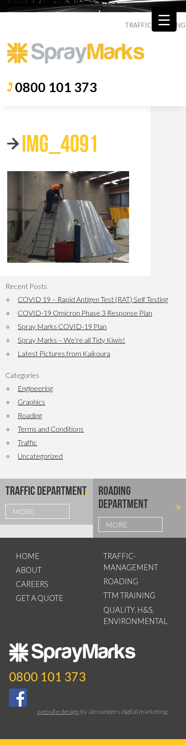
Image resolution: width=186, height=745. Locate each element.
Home (27, 556)
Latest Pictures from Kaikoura (64, 353)
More (23, 511)
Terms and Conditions (51, 428)
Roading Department (123, 497)
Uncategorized (40, 456)
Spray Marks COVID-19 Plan (62, 326)
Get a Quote (39, 598)
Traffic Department (46, 490)
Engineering (35, 388)
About (29, 570)
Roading (30, 415)
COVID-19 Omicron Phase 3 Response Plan (85, 312)
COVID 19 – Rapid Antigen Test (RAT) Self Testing (93, 299)
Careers (32, 584)
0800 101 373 (56, 87)
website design (58, 711)
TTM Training (129, 595)
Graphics (31, 401)
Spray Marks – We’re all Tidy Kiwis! (71, 339)
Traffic (27, 442)
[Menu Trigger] (164, 19)
